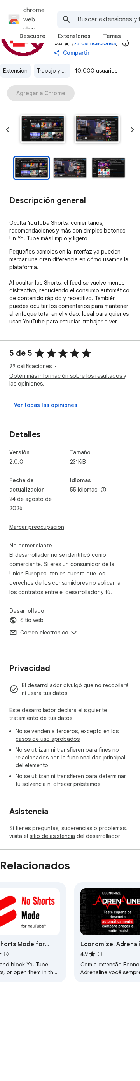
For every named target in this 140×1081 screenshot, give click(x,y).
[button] (42, 130)
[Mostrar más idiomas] (103, 490)
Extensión (15, 70)
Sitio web (32, 620)
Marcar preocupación (36, 526)
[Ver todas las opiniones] (45, 405)
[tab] (32, 36)
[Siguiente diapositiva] (132, 129)
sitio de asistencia (52, 835)
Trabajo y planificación (53, 70)
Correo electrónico (44, 632)
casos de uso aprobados (48, 738)
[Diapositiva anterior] (8, 129)
